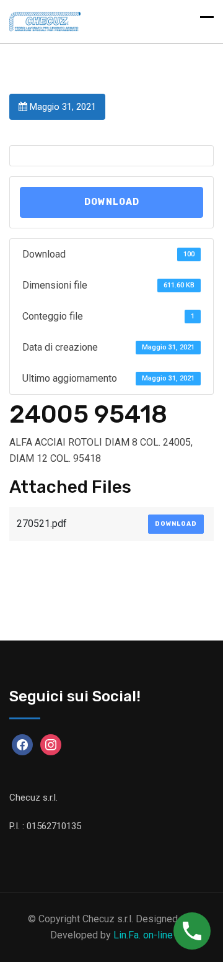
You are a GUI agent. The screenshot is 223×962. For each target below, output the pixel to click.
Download (111, 202)
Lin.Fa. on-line (143, 935)
